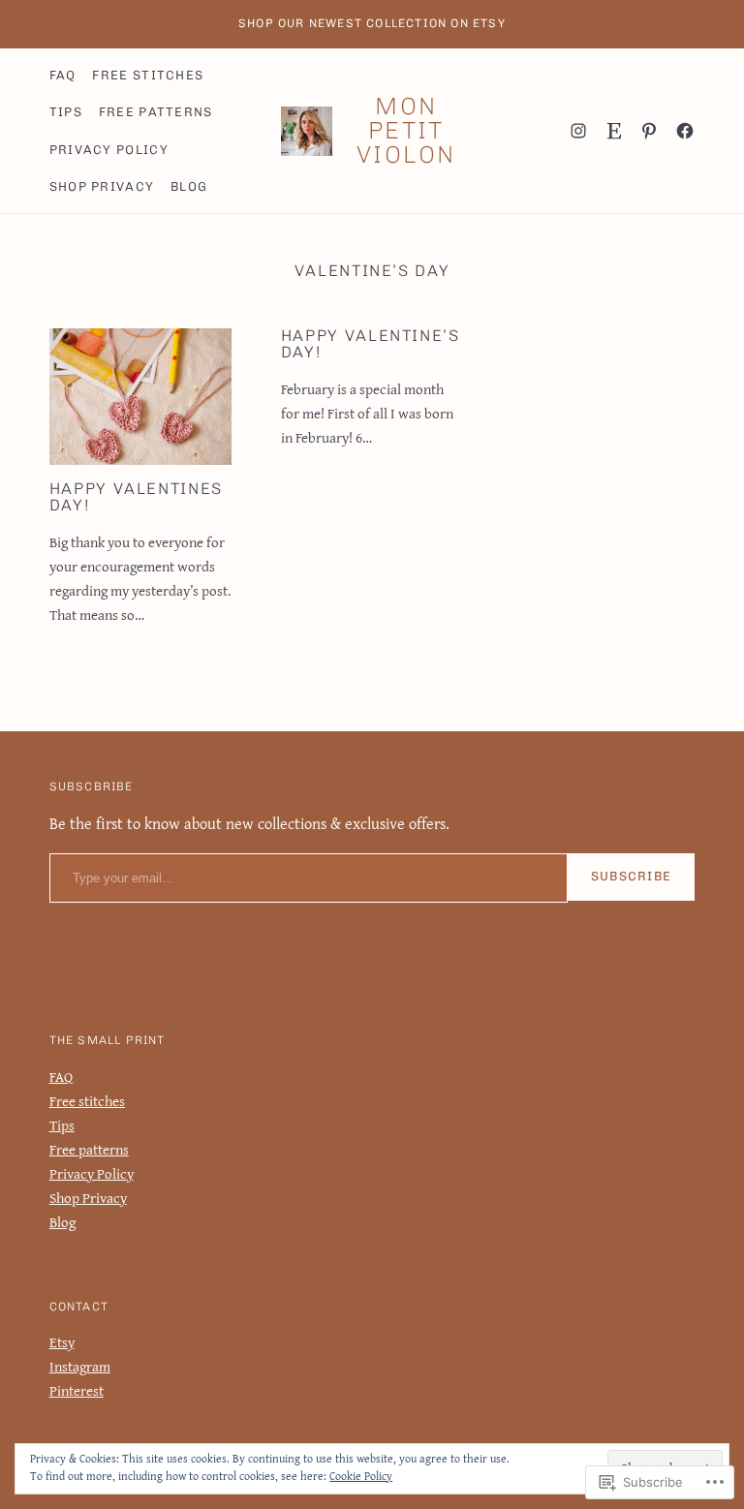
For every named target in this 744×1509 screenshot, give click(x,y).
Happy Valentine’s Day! (370, 344)
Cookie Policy (360, 1475)
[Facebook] (685, 130)
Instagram (79, 1366)
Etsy (62, 1342)
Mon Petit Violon (406, 130)
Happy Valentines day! (136, 497)
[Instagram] (578, 130)
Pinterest (76, 1390)
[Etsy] (614, 130)
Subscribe (631, 876)
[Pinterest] (649, 130)
